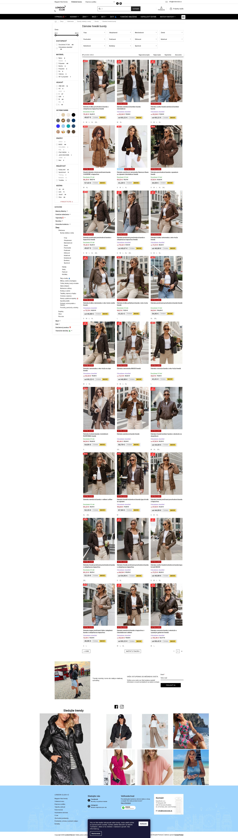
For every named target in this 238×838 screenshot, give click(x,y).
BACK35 (102, 117)
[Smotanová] (68, 115)
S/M (61, 96)
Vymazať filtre (65, 201)
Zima (62, 197)
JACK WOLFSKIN (65, 155)
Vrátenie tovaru (76, 2)
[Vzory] (58, 132)
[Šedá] (58, 120)
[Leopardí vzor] (73, 132)
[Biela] (58, 115)
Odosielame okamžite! (65, 48)
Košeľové (67, 255)
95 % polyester (65, 76)
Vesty (64, 269)
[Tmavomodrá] (73, 120)
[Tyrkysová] (68, 126)
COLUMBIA (63, 147)
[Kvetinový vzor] (63, 132)
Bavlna (62, 66)
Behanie (63, 177)
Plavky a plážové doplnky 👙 (69, 298)
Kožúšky (64, 274)
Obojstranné (68, 240)
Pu (61, 71)
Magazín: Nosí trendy (61, 2)
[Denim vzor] (73, 126)
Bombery (67, 260)
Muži (57, 321)
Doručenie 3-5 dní (66, 44)
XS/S (62, 91)
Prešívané (67, 250)
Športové (67, 263)
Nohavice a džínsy (66, 288)
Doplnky (60, 311)
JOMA (62, 157)
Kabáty (64, 267)
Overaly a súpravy (66, 296)
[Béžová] (63, 115)
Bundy (64, 235)
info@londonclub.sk (165, 811)
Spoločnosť (64, 172)
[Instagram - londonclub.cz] (120, 3)
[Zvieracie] (68, 132)
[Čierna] (73, 115)
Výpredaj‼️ (60, 218)
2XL (96, 122)
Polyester (63, 63)
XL (92, 122)
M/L (61, 102)
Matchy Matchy (61, 211)
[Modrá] (58, 126)
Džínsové (67, 253)
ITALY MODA (64, 152)
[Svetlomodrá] (63, 126)
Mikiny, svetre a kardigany (68, 281)
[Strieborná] (68, 120)
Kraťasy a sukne (65, 291)
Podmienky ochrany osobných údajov (66, 821)
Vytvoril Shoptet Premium (155, 835)
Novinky (58, 221)
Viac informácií (126, 803)
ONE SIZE (63, 86)
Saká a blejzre (64, 286)
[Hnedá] (63, 120)
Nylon (62, 58)
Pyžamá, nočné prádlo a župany (67, 304)
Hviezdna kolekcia (62, 224)
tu (98, 829)
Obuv (60, 314)
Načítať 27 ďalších (132, 651)
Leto (61, 192)
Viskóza (62, 74)
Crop (65, 238)
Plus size (61, 316)
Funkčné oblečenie (62, 214)
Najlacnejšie (157, 55)
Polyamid (63, 69)
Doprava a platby (91, 2)
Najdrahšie (168, 55)
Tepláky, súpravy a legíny (68, 293)
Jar (61, 189)
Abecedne (178, 55)
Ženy (57, 227)
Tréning (62, 175)
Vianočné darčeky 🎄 (63, 331)
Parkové (64, 272)
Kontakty (57, 824)
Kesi (61, 160)
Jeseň (62, 194)
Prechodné (67, 248)
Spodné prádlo (65, 301)
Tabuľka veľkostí (60, 807)
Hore (87, 651)
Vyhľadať (136, 9)
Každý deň (64, 169)
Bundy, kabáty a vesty (67, 233)
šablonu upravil (173, 835)
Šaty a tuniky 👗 (65, 278)
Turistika (62, 180)
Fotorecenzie (59, 810)
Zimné (66, 245)
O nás (56, 815)
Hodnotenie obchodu (61, 812)
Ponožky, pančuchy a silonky (69, 307)
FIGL (61, 149)
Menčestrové (68, 243)
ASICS (62, 141)
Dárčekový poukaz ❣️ (63, 327)
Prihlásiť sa (170, 685)
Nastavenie (96, 833)
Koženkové (67, 258)
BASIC (62, 144)
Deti (57, 324)
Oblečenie (61, 230)
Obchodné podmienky (62, 818)
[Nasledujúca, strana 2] (178, 651)
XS (61, 88)
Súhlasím (143, 824)
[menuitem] (60, 16)
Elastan (62, 61)
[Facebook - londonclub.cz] (117, 3)
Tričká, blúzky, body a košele (69, 283)
